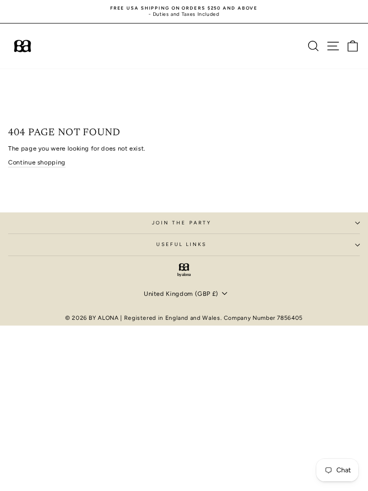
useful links (181, 244)
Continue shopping (37, 162)
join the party (181, 223)
